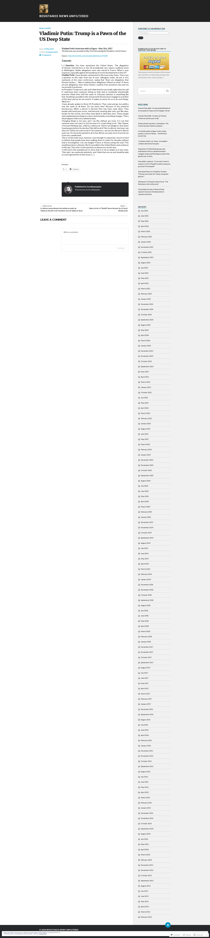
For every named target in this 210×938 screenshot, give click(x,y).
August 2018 (145, 605)
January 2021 (146, 455)
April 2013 (145, 906)
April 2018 (145, 626)
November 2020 (147, 465)
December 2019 (147, 522)
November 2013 (147, 870)
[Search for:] (154, 91)
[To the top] (168, 925)
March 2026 (145, 231)
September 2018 (147, 600)
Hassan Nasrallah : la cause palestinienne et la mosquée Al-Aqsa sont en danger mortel (154, 109)
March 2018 (145, 631)
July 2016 (144, 725)
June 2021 (144, 434)
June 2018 (144, 616)
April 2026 (145, 226)
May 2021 (145, 439)
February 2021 (146, 449)
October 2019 (146, 533)
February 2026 (146, 237)
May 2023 (145, 372)
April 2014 (145, 849)
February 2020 (146, 512)
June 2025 (144, 273)
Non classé (45, 28)
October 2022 (146, 392)
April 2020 (145, 501)
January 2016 (146, 746)
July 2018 (144, 610)
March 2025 (145, 288)
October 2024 (146, 314)
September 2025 (147, 257)
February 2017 (146, 699)
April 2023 (145, 377)
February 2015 (146, 803)
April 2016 (145, 735)
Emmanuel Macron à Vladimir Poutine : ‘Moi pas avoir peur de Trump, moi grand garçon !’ (153, 173)
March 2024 (145, 340)
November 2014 (147, 818)
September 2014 (147, 829)
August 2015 (145, 771)
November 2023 (147, 356)
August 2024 (145, 325)
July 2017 (144, 673)
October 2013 (146, 875)
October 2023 (146, 361)
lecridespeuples (52, 52)
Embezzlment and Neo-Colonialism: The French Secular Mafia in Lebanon (153, 124)
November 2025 (147, 247)
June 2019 (144, 553)
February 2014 (146, 860)
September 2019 (147, 538)
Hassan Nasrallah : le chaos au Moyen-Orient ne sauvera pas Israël (152, 117)
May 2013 (145, 901)
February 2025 (146, 294)
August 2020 (145, 481)
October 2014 (146, 823)
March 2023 (145, 382)
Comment (121, 248)
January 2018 (146, 642)
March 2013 (145, 912)
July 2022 (144, 397)
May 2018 (145, 621)
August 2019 (145, 543)
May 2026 (145, 221)
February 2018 (146, 636)
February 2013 (146, 917)
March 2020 (145, 507)
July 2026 (144, 211)
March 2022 (145, 413)
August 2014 (145, 834)
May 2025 (145, 278)
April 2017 (145, 688)
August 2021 (145, 429)
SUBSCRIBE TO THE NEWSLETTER (151, 28)
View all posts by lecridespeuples (87, 190)
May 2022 (145, 403)
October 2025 (146, 252)
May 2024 (145, 330)
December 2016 (147, 709)
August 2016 (145, 720)
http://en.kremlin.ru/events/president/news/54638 (88, 56)
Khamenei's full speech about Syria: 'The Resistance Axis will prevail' (153, 183)
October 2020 (146, 470)
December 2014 (147, 813)
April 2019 (145, 564)
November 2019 (147, 527)
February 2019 (146, 574)
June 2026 (144, 216)
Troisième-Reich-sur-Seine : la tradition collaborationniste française (152, 142)
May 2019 (145, 559)
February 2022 (146, 418)
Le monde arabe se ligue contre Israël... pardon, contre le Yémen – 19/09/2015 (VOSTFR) (152, 133)
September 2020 (147, 475)
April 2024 (145, 335)
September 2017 (147, 662)
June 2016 (144, 730)
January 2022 (146, 423)
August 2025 (145, 263)
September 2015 (147, 766)
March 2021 (145, 444)
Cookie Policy (43, 934)
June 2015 (144, 782)
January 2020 (146, 517)
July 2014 (144, 839)
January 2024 (146, 346)
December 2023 (147, 351)
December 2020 (147, 460)
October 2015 (146, 761)
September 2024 (147, 320)
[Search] (167, 91)
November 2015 (147, 756)
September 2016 (147, 714)
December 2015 (147, 751)
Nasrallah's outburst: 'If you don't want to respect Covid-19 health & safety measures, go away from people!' (154, 163)
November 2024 (147, 309)
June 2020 (144, 491)
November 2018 (147, 590)
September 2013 (147, 880)
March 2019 (145, 569)
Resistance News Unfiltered (63, 16)
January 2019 (146, 579)
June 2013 (144, 896)
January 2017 (146, 704)
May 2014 (145, 844)
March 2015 (145, 797)
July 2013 (144, 891)
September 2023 (147, 366)
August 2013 (145, 886)
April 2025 (145, 283)
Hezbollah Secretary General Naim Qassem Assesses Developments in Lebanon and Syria (151, 191)
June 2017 (144, 678)
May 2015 (145, 787)
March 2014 (145, 855)
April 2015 (145, 792)
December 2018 (147, 584)
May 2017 (145, 683)
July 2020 (144, 486)
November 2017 (147, 652)
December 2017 (147, 647)
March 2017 (145, 694)
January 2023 (146, 387)
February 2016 (146, 740)
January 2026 (146, 242)
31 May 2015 (49, 49)
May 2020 (145, 496)
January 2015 (146, 808)
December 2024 (147, 304)
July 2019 (144, 548)
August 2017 (145, 668)
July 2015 (144, 777)
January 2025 (146, 299)
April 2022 (145, 408)
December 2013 (147, 865)
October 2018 (146, 595)
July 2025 (144, 268)
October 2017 (146, 657)
